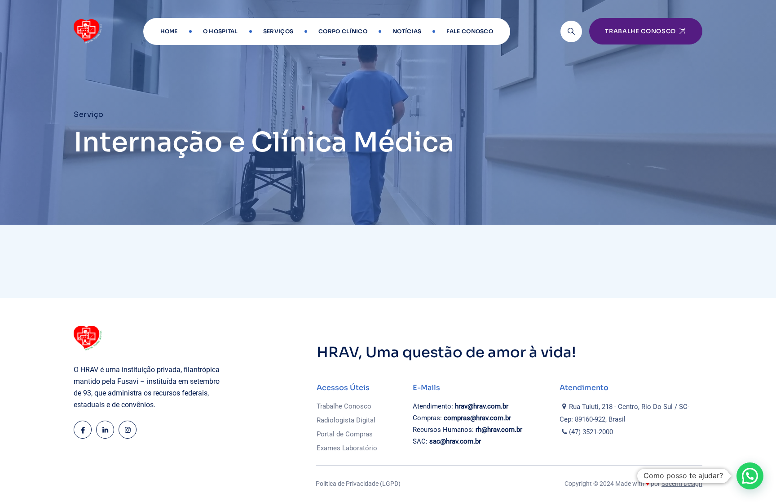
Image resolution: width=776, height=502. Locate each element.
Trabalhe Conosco (344, 406)
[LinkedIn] (105, 430)
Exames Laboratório (347, 448)
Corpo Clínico (342, 31)
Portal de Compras (345, 434)
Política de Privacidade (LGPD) (358, 483)
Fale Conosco (469, 31)
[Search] (571, 31)
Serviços (278, 31)
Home (169, 31)
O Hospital (220, 31)
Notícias (406, 31)
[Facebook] (83, 430)
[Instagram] (128, 430)
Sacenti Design (681, 483)
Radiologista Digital (346, 420)
